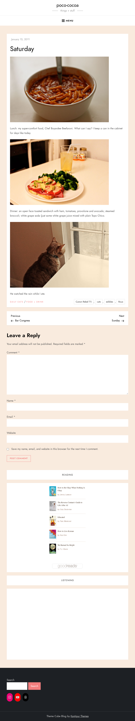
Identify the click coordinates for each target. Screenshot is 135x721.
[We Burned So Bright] (52, 549)
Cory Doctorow (66, 509)
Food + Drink (35, 302)
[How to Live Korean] (52, 534)
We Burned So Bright (66, 545)
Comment (13, 352)
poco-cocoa (67, 5)
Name (11, 401)
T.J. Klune (64, 549)
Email (11, 417)
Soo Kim (63, 535)
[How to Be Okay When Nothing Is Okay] (52, 491)
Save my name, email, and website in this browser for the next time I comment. (54, 449)
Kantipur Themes (80, 716)
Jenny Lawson (65, 494)
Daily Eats (16, 302)
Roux (120, 301)
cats (99, 301)
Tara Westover (65, 521)
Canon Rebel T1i (84, 301)
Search (10, 680)
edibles (109, 301)
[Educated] (52, 521)
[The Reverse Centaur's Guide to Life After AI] (52, 506)
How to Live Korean (66, 531)
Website (11, 433)
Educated (61, 517)
